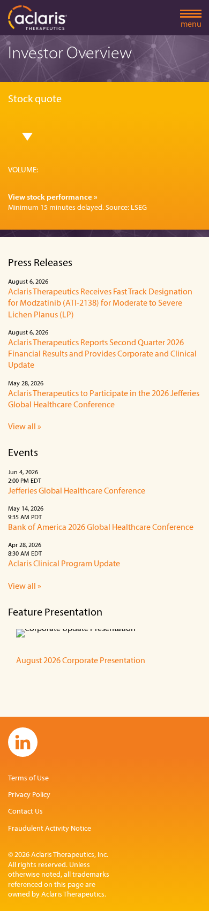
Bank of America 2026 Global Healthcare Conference (100, 527)
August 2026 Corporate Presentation (80, 661)
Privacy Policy (29, 795)
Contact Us (25, 812)
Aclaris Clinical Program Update (64, 564)
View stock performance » (53, 198)
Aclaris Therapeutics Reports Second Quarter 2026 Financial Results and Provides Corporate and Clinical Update (102, 354)
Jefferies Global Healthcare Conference (76, 491)
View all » (24, 427)
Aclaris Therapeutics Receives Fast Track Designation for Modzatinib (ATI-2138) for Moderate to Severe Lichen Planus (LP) (100, 304)
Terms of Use (28, 779)
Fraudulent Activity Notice (49, 829)
